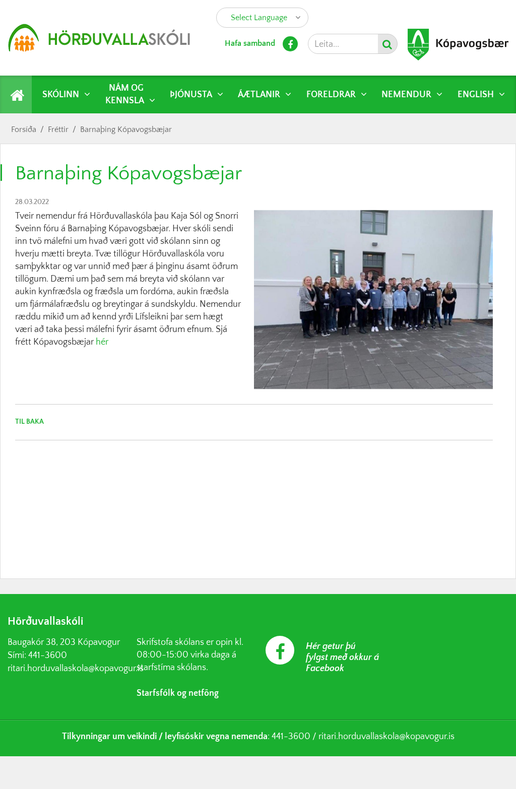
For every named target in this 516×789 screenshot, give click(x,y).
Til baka (29, 422)
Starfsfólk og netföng (178, 693)
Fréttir (58, 129)
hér (102, 342)
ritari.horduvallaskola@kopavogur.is (76, 669)
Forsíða (23, 129)
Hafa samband (250, 43)
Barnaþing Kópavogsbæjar (126, 129)
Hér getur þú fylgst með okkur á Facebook (342, 657)
